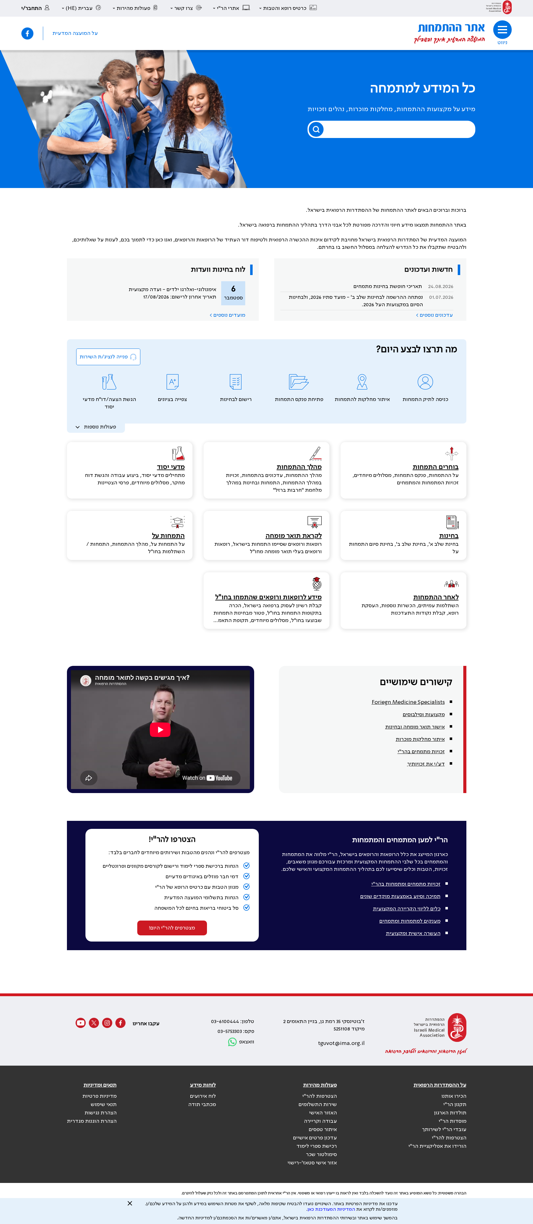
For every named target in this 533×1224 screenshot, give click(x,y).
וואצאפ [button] (246, 1042)
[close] (130, 1205)
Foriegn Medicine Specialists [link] (408, 702)
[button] (288, 8)
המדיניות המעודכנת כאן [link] (331, 1209)
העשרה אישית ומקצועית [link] (413, 933)
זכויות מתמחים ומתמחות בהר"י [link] (405, 884)
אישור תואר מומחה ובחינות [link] (415, 727)
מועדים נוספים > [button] (227, 315)
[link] (499, 8)
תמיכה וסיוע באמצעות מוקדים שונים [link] (400, 896)
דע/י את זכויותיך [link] (426, 764)
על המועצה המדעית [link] (75, 33)
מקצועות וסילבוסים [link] (424, 714)
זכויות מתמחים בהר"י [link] (421, 751)
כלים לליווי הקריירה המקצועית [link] (406, 909)
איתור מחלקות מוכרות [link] (420, 739)
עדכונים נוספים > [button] (434, 315)
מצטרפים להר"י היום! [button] (172, 928)
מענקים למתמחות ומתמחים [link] (409, 921)
